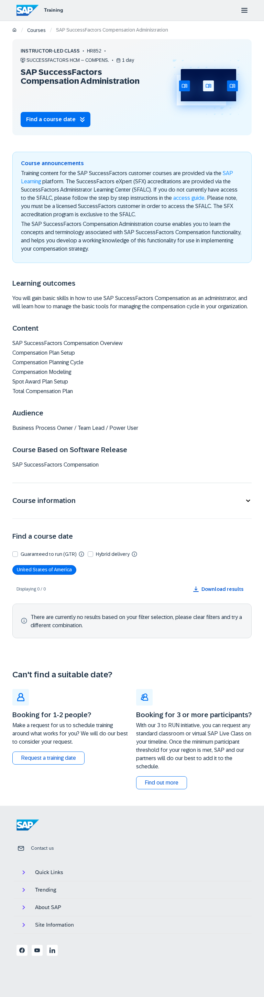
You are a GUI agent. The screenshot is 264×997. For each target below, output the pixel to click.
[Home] (14, 30)
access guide (189, 198)
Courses (36, 30)
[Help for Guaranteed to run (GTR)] (81, 554)
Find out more (161, 783)
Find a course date (51, 119)
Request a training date (48, 758)
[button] (132, 500)
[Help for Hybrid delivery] (134, 554)
